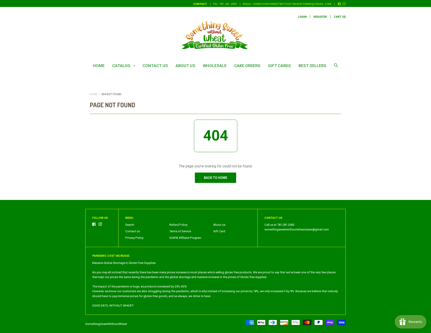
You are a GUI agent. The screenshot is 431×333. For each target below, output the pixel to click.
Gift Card (219, 231)
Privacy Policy (134, 237)
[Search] (336, 68)
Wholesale (214, 65)
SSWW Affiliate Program (185, 237)
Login (302, 16)
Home (99, 65)
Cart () (340, 16)
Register (320, 16)
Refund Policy (178, 224)
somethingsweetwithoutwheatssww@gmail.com (296, 229)
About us (185, 65)
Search (129, 224)
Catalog (121, 65)
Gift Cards (279, 65)
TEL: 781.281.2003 (225, 4)
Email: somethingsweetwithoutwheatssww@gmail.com (287, 4)
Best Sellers (312, 65)
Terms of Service (180, 231)
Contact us (155, 65)
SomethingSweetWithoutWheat (106, 324)
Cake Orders (247, 65)
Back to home (215, 178)
